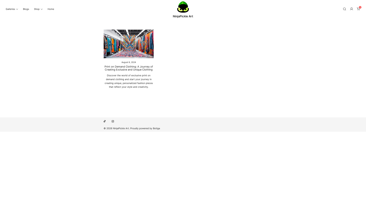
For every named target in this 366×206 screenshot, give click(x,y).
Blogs (26, 9)
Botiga (156, 128)
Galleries (10, 9)
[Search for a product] (344, 9)
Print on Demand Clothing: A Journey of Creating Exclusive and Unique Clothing (129, 68)
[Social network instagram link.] (113, 120)
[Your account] (351, 9)
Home (51, 9)
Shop (37, 9)
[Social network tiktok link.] (105, 120)
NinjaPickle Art (183, 16)
